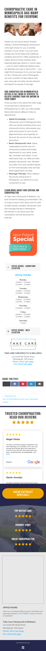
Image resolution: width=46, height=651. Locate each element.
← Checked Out (9, 396)
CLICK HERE (23, 614)
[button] (23, 267)
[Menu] (23, 647)
